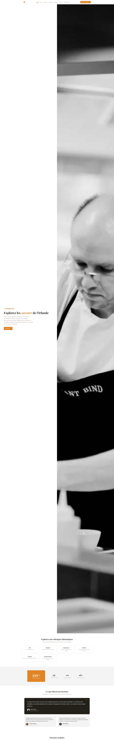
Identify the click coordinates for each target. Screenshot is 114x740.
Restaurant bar (67, 2)
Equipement (51, 2)
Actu (41, 2)
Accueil (37, 2)
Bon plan (45, 2)
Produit (60, 2)
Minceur (56, 2)
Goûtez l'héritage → (85, 2)
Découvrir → (8, 328)
